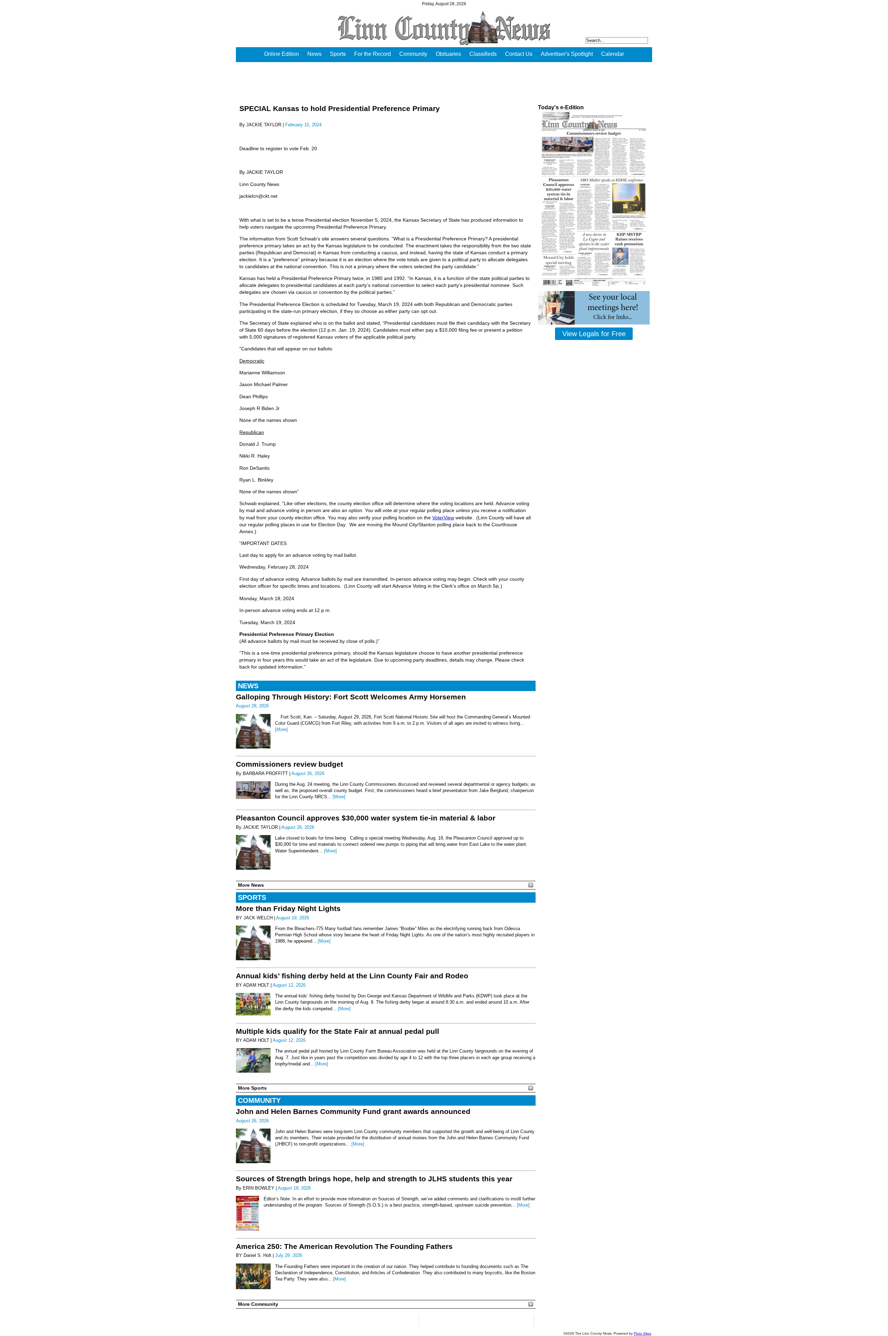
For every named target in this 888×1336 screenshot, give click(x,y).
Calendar (612, 54)
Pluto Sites (642, 1333)
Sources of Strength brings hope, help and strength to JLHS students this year (374, 1179)
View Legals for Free (594, 334)
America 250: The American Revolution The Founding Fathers (344, 1246)
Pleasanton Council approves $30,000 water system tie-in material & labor (365, 818)
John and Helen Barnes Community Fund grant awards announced (353, 1111)
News (314, 54)
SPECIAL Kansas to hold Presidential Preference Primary (339, 108)
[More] (281, 729)
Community (413, 54)
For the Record (372, 54)
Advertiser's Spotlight (567, 54)
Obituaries (448, 54)
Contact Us (518, 54)
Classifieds (483, 54)
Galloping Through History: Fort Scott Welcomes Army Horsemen (351, 697)
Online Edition (281, 54)
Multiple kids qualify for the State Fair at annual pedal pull (337, 1031)
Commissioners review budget (289, 764)
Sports (338, 54)
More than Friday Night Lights (288, 908)
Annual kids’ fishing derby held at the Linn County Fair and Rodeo (352, 976)
